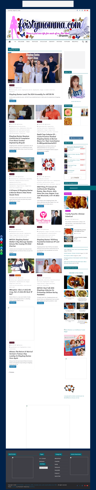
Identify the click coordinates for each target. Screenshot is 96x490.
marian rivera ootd (27, 285)
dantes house (12, 180)
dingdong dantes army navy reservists (17, 126)
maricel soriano (12, 349)
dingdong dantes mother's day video (16, 233)
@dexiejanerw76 (74, 188)
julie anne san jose (46, 182)
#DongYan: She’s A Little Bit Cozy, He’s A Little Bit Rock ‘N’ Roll (20, 292)
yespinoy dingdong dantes (43, 233)
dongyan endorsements (50, 283)
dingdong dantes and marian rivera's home (17, 184)
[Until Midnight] (65, 170)
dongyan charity (51, 130)
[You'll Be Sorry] (65, 149)
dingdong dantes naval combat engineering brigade (19, 130)
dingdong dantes (51, 128)
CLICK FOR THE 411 (76, 101)
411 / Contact (42, 458)
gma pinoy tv (39, 182)
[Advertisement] (48, 4)
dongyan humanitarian (41, 131)
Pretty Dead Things (71, 165)
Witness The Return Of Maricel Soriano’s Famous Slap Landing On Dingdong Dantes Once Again (21, 355)
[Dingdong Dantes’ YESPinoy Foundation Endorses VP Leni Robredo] (49, 217)
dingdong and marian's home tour (22, 180)
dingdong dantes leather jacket (23, 280)
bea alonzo (46, 178)
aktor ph (19, 89)
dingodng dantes (36, 89)
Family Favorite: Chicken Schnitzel (74, 215)
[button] (69, 295)
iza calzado (46, 89)
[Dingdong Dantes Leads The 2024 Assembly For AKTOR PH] (35, 68)
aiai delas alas (41, 178)
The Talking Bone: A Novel (73, 160)
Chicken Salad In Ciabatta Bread (80, 238)
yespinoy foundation (52, 233)
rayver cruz (58, 184)
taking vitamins (46, 285)
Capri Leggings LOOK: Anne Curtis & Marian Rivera (76, 249)
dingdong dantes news (13, 131)
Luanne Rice (70, 172)
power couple (12, 287)
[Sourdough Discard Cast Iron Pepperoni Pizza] (68, 231)
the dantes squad (18, 187)
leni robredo (26, 235)
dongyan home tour (20, 185)
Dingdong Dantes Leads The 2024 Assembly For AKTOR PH (31, 94)
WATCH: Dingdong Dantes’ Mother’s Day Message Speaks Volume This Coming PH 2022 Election (20, 243)
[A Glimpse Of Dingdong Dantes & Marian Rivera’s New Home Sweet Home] (21, 164)
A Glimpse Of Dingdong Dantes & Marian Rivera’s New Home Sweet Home (21, 192)
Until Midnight (70, 170)
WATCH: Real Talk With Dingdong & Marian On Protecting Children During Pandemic (47, 291)
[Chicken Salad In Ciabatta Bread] (68, 239)
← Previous (11, 372)
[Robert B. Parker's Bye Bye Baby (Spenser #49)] (65, 154)
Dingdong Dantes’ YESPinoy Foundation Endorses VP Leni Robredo (48, 241)
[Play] (77, 283)
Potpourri (67, 41)
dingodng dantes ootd (21, 281)
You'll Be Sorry (70, 149)
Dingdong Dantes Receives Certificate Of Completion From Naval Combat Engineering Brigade (19, 139)
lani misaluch (52, 184)
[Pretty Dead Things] (65, 165)
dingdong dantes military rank (25, 128)
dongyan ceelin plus (41, 283)
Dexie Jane (19, 87)
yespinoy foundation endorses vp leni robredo (46, 235)
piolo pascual (11, 91)
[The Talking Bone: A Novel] (65, 160)
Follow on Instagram (77, 138)
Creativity (51, 41)
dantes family (29, 178)
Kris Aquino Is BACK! (69, 255)
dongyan (42, 89)
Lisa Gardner (70, 150)
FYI (15, 41)
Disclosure (21, 41)
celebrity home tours (14, 178)
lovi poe (29, 347)
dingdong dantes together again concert (45, 180)
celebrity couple (13, 280)
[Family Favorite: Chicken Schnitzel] (76, 202)
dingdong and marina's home (15, 182)
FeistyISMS (59, 41)
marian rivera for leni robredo (21, 236)
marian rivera (52, 89)
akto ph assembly (13, 89)
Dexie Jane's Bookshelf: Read (75, 147)
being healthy (40, 280)
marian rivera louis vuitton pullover (16, 285)
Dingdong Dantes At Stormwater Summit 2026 (75, 258)
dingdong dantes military (14, 128)
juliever (52, 182)
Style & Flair (43, 41)
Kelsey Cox (70, 166)
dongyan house (28, 185)
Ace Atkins (70, 157)
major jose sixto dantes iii (14, 133)
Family (28, 41)
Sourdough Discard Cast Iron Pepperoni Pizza (80, 230)
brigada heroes (50, 126)
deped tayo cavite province (42, 128)
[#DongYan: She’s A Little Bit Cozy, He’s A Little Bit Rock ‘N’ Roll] (21, 265)
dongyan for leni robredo (18, 235)
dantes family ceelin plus (55, 280)
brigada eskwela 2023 (42, 126)
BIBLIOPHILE (75, 41)
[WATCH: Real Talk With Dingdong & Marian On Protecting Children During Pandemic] (49, 265)
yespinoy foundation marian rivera (43, 236)
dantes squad (39, 281)
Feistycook (35, 41)
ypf (51, 236)
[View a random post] (86, 41)
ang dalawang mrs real (14, 347)
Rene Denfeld (70, 161)
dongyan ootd (12, 283)
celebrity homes (22, 178)
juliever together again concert (43, 184)
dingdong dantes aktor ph (27, 89)
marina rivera (55, 131)
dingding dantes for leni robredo (16, 231)
